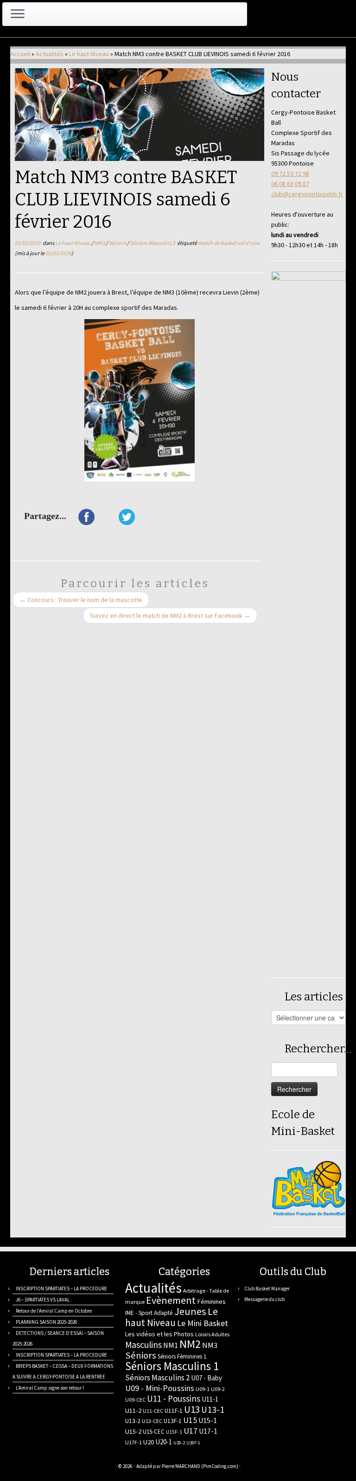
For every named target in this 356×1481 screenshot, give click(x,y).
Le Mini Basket (202, 1323)
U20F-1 (193, 1443)
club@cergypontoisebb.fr (307, 194)
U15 (190, 1420)
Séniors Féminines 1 (182, 1356)
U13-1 (212, 1409)
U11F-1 (174, 1410)
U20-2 (179, 1443)
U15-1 (207, 1420)
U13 (192, 1409)
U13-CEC (152, 1420)
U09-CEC (135, 1399)
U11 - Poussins (173, 1398)
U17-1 (208, 1431)
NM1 (170, 1345)
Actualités (50, 54)
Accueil (20, 54)
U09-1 (203, 1388)
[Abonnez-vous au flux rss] (16, 1467)
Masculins (143, 1344)
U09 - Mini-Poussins (159, 1388)
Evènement (171, 1300)
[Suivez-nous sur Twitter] (39, 1467)
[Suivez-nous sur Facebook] (51, 1467)
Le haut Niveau (89, 54)
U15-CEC (154, 1432)
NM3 (100, 242)
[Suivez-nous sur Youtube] (74, 1467)
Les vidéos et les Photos (159, 1334)
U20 (148, 1442)
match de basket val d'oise (229, 242)
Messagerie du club (264, 1299)
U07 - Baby (206, 1377)
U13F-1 (173, 1421)
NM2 (190, 1344)
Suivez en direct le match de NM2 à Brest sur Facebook (170, 615)
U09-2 (218, 1388)
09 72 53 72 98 (290, 173)
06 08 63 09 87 (290, 184)
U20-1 (163, 1441)
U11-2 (133, 1410)
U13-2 (132, 1421)
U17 (190, 1430)
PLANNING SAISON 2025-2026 (46, 1322)
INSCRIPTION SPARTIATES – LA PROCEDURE (61, 1288)
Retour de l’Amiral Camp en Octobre (54, 1311)
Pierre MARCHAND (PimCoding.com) (200, 1466)
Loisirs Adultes (212, 1334)
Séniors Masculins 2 (153, 242)
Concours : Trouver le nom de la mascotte (80, 600)
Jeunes (190, 1311)
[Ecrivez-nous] (27, 1467)
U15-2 (133, 1431)
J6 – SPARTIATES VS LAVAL (43, 1299)
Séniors (117, 242)
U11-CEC (153, 1410)
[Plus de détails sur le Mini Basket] (308, 1188)
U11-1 (210, 1399)
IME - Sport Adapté (149, 1313)
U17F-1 (133, 1442)
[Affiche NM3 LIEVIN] (139, 400)
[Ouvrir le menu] (18, 14)
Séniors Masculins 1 (172, 1366)
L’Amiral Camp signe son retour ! (50, 1388)
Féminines (211, 1301)
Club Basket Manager (267, 1288)
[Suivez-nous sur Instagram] (62, 1467)
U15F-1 (174, 1432)
